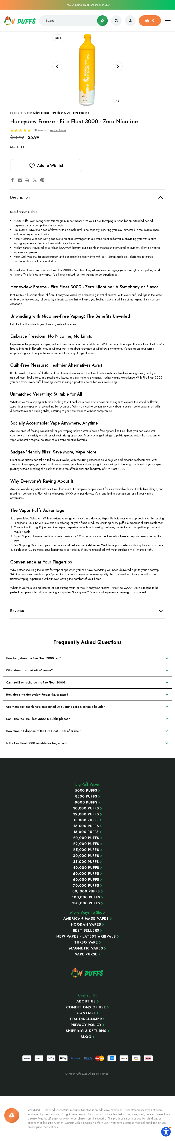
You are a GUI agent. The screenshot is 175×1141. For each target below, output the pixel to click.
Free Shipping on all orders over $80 (87, 5)
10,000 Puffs (86, 808)
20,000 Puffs (86, 838)
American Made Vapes (86, 918)
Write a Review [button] (58, 130)
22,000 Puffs (86, 844)
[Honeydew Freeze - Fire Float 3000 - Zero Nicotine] (87, 69)
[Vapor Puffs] (87, 972)
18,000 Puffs (86, 832)
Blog (86, 1037)
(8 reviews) (40, 130)
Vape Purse (86, 954)
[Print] (27, 180)
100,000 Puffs (86, 897)
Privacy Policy (86, 1025)
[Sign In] (130, 20)
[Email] (20, 180)
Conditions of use (86, 1007)
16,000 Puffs (86, 826)
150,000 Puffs (86, 903)
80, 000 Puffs (86, 891)
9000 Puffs (86, 802)
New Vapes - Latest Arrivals (86, 936)
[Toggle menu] (168, 20)
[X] (35, 180)
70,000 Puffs (86, 885)
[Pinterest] (42, 180)
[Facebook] (12, 180)
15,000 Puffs (86, 820)
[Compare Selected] (116, 20)
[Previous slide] (57, 66)
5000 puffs (86, 790)
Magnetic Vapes (86, 948)
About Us (86, 1001)
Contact (86, 1013)
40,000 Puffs (86, 867)
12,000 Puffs (86, 814)
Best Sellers (86, 930)
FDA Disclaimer (86, 1019)
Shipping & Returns (86, 1031)
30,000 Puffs (86, 856)
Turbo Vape (86, 942)
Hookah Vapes (86, 924)
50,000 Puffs (86, 873)
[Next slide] (118, 66)
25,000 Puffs (86, 850)
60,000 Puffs (86, 879)
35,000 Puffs (86, 861)
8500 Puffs (86, 796)
